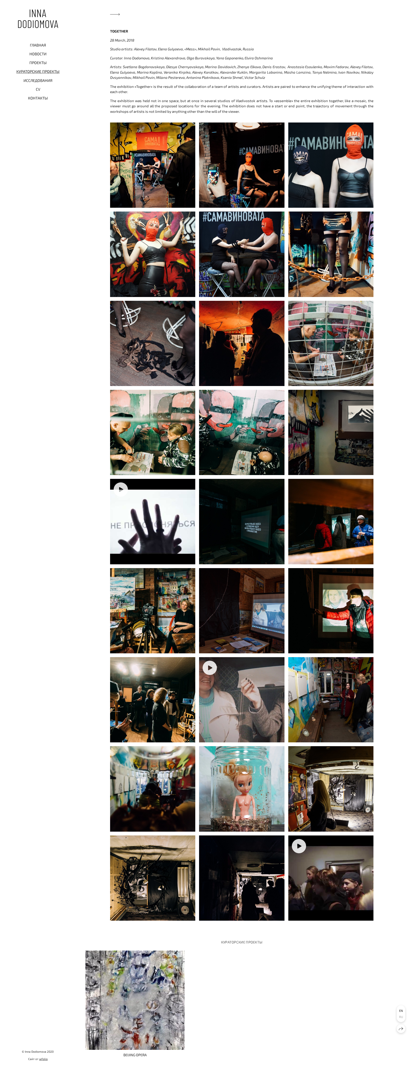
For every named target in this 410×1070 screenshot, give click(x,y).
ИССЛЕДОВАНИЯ (37, 80)
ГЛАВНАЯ (38, 45)
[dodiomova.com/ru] (38, 18)
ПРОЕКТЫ (38, 62)
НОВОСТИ (38, 54)
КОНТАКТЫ (38, 98)
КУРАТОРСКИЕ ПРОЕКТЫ (38, 71)
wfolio (43, 1059)
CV (38, 89)
